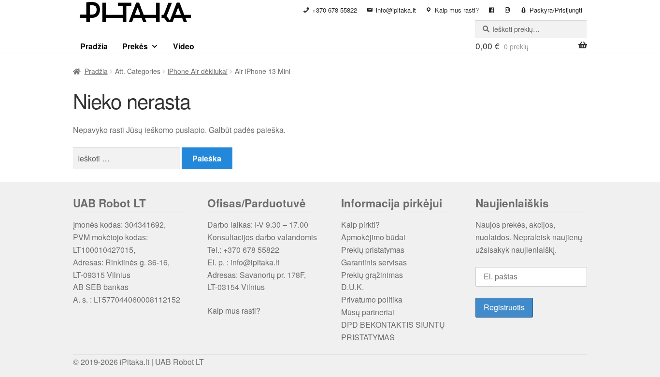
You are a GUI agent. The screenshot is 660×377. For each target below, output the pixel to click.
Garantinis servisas (374, 262)
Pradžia (94, 46)
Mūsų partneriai (367, 312)
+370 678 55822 (334, 9)
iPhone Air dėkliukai (198, 71)
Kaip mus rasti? (457, 9)
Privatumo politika (371, 299)
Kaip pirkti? (360, 224)
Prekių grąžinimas (372, 274)
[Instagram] (508, 10)
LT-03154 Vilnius (236, 286)
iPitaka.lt (134, 361)
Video (183, 46)
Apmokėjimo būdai (373, 237)
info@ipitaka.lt (396, 9)
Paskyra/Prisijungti (556, 9)
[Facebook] (492, 10)
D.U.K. (352, 286)
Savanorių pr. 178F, (273, 274)
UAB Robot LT (179, 361)
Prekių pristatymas (372, 249)
